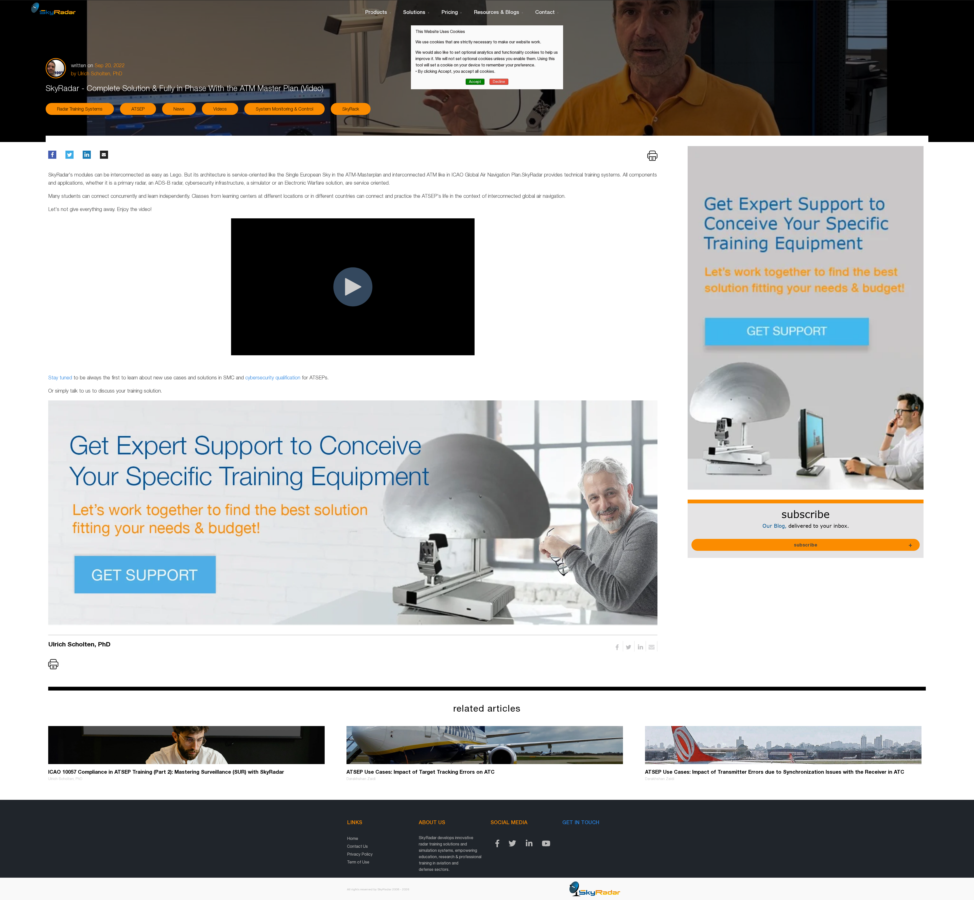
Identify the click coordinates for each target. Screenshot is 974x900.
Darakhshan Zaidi (361, 779)
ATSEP (138, 109)
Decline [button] (499, 82)
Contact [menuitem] (545, 12)
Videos (220, 109)
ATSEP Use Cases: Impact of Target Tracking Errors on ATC (420, 772)
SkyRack (350, 109)
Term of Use (358, 862)
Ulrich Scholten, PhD (100, 73)
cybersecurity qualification (272, 377)
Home (352, 838)
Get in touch (580, 822)
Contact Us (357, 846)
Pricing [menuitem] (449, 12)
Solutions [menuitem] (414, 12)
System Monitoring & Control (284, 109)
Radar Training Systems (79, 109)
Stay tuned (60, 377)
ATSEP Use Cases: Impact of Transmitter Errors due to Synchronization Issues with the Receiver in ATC (774, 772)
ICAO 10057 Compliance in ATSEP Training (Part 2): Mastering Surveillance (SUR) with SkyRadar (166, 772)
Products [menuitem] (376, 12)
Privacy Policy (360, 854)
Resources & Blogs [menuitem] (496, 12)
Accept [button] (475, 82)
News (178, 109)
